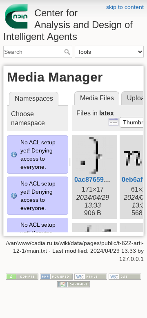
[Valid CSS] (125, 276)
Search (68, 52)
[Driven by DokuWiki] (73, 284)
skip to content (125, 7)
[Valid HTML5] (90, 276)
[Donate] (22, 276)
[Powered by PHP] (56, 276)
